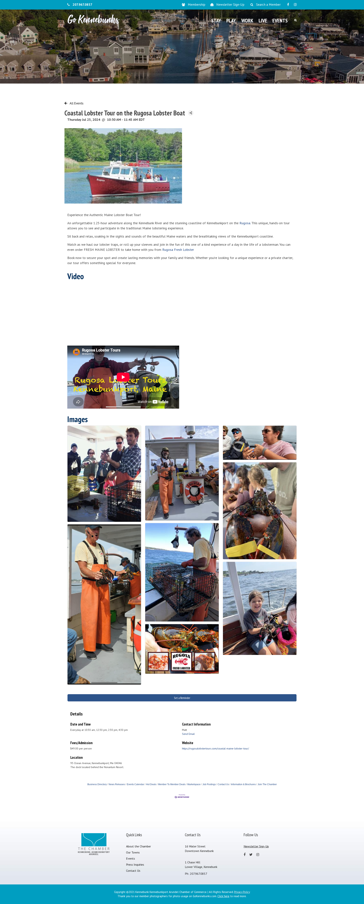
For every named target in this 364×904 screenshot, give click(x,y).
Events (130, 858)
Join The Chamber (267, 784)
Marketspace (194, 784)
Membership (196, 4)
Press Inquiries (135, 864)
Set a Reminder (182, 698)
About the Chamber (138, 846)
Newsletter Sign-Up (230, 4)
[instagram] (295, 4)
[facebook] (288, 4)
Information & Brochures (243, 784)
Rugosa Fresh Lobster (178, 249)
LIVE (263, 20)
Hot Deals (151, 784)
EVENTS (280, 20)
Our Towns (133, 852)
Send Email (188, 734)
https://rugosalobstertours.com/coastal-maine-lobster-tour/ (215, 748)
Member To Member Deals (171, 784)
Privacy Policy (242, 892)
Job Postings (209, 784)
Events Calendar (135, 784)
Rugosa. (245, 223)
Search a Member (268, 4)
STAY (216, 20)
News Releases (117, 784)
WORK (247, 20)
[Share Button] (191, 113)
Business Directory (97, 784)
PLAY (231, 20)
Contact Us (223, 784)
